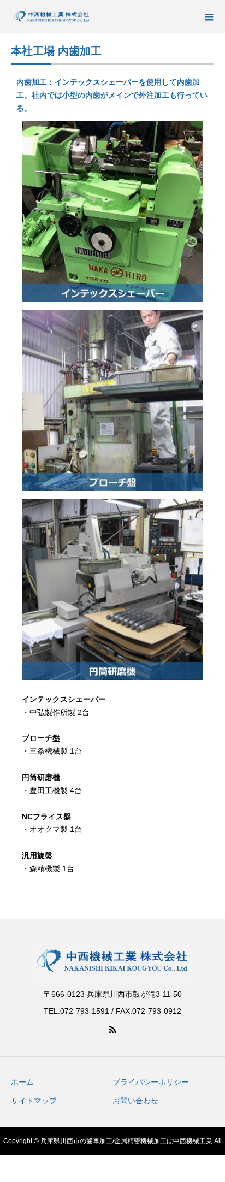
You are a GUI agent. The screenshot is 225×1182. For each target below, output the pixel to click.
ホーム (22, 1082)
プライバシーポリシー (150, 1082)
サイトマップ (34, 1100)
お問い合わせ (135, 1100)
